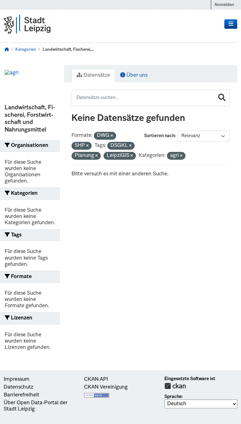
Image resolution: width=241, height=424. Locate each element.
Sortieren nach (159, 136)
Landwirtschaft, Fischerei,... (68, 50)
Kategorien (25, 50)
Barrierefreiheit (21, 395)
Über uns (136, 75)
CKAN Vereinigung (106, 387)
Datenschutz (18, 387)
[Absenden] (222, 98)
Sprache (173, 397)
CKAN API (96, 379)
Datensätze (96, 75)
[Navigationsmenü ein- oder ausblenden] (230, 24)
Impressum (16, 379)
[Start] (6, 50)
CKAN (175, 386)
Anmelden (224, 5)
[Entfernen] (112, 136)
